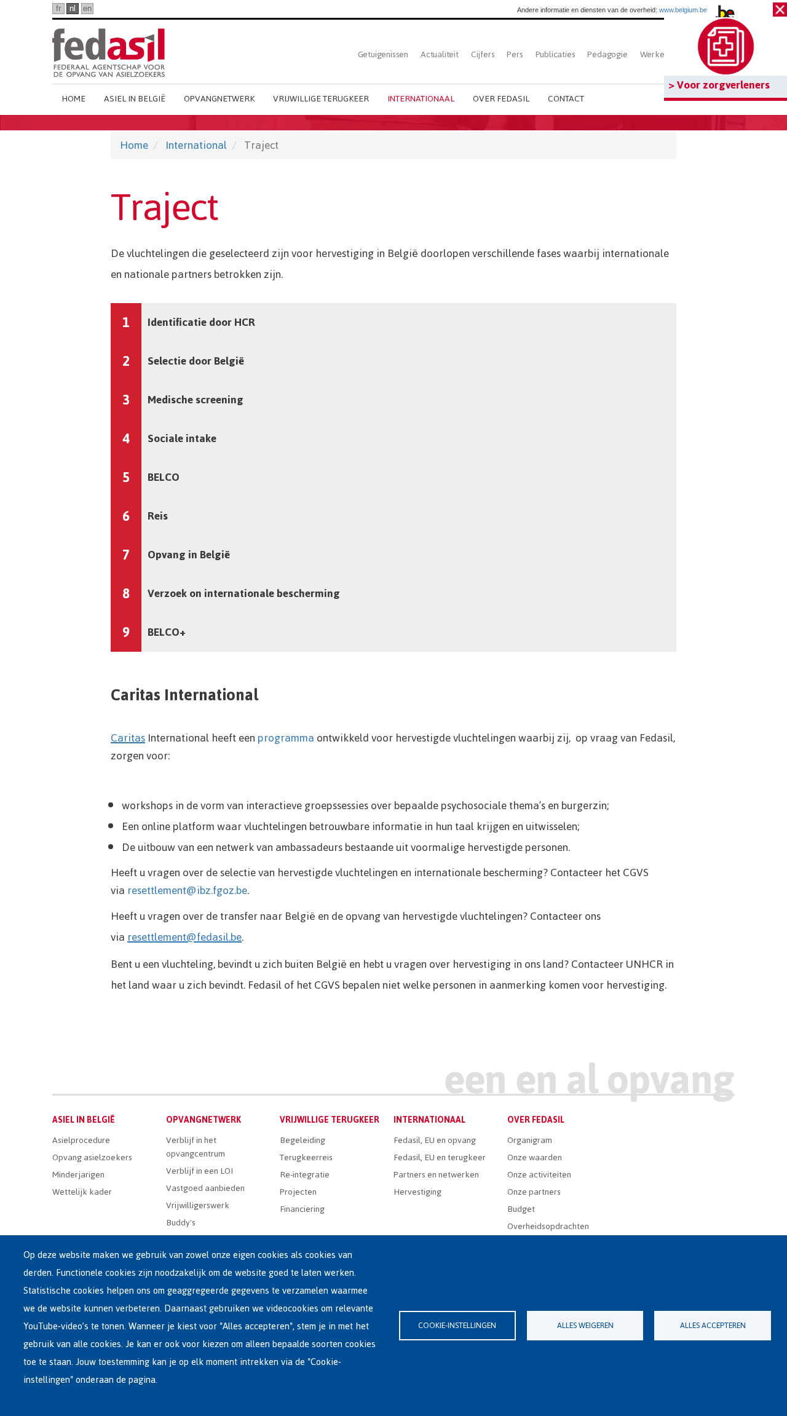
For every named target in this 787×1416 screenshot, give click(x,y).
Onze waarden (534, 1157)
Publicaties (555, 54)
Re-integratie (305, 1174)
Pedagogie (607, 54)
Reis (158, 515)
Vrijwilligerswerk (197, 1205)
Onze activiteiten (539, 1174)
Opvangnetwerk (219, 98)
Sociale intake (182, 438)
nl (72, 8)
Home (73, 98)
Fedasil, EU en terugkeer (440, 1157)
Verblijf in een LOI (199, 1171)
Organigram (529, 1140)
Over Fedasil (501, 98)
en (87, 8)
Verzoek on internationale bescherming (244, 593)
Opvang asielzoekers (92, 1157)
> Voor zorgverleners (719, 84)
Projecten (298, 1192)
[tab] (393, 322)
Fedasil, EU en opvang (435, 1140)
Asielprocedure (81, 1140)
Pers (515, 54)
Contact (566, 98)
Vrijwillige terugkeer (321, 98)
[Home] (108, 50)
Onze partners (534, 1192)
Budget (521, 1209)
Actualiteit (440, 54)
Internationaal (420, 98)
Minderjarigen (78, 1174)
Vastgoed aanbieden (205, 1188)
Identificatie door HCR (201, 322)
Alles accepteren (713, 1325)
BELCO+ (167, 632)
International (196, 145)
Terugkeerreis (306, 1157)
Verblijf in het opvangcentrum (195, 1147)
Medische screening (195, 399)
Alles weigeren (585, 1325)
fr (58, 8)
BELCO (164, 477)
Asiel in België (134, 98)
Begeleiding (302, 1140)
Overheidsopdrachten (548, 1226)
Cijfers (483, 54)
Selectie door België (196, 360)
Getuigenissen (383, 54)
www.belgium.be (683, 10)
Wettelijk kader (82, 1192)
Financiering (302, 1209)
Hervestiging (417, 1192)
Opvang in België (189, 554)
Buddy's (181, 1222)
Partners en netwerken (436, 1174)
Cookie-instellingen (457, 1325)
